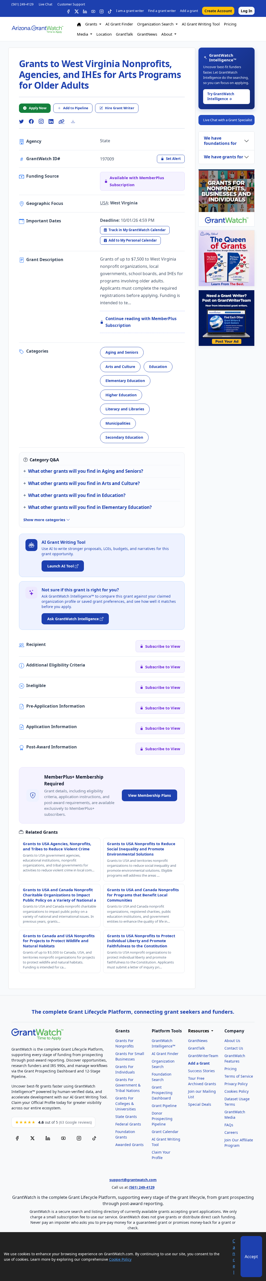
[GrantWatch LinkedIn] (85, 11)
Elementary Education (125, 380)
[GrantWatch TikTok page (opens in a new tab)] (94, 1138)
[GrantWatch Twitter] (77, 11)
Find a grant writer (162, 11)
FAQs (228, 1124)
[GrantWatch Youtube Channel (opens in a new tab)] (63, 1138)
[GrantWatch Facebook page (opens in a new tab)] (17, 1138)
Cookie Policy (120, 1259)
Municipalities (117, 423)
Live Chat (45, 4)
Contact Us (233, 1048)
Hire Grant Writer (119, 108)
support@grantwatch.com (133, 1179)
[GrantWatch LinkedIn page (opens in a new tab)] (48, 1138)
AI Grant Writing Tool (201, 24)
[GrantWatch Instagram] (101, 11)
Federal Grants (128, 1124)
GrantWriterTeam (203, 1055)
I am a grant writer (130, 11)
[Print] (75, 121)
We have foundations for (220, 140)
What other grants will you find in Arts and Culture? (84, 483)
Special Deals (199, 1104)
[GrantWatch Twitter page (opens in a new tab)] (32, 1138)
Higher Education (121, 394)
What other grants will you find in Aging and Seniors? (85, 471)
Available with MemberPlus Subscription (137, 181)
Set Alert (173, 158)
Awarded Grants (129, 1144)
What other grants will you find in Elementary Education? (90, 507)
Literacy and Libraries (124, 408)
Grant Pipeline (164, 1105)
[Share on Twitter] (21, 121)
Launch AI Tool (60, 566)
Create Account (218, 10)
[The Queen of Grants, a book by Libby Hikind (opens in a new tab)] (226, 258)
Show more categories (44, 519)
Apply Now (37, 108)
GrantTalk (124, 34)
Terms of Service (238, 1076)
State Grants (126, 1116)
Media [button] (83, 34)
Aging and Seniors (121, 352)
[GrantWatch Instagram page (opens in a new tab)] (79, 1138)
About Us (232, 1040)
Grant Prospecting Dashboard (162, 1093)
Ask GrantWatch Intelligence (73, 618)
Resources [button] (199, 1030)
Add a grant (189, 11)
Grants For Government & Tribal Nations (128, 1085)
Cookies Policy (236, 1091)
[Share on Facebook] (31, 121)
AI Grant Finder (119, 24)
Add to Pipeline (75, 108)
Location (104, 34)
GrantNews (147, 34)
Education (158, 366)
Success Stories (201, 1070)
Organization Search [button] (156, 24)
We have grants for (223, 157)
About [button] (167, 34)
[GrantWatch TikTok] (110, 11)
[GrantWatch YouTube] (93, 11)
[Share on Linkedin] (51, 121)
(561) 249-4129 (22, 4)
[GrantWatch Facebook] (68, 11)
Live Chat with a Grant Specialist (227, 120)
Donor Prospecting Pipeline (162, 1119)
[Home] (79, 24)
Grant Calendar (165, 1131)
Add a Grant (199, 1063)
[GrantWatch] (37, 29)
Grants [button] (91, 24)
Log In (246, 10)
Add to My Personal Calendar (133, 240)
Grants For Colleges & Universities (125, 1103)
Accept (251, 1256)
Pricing (230, 24)
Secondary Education (124, 437)
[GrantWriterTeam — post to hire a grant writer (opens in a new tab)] (226, 318)
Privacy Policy (236, 1083)
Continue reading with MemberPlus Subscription (141, 322)
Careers (231, 1132)
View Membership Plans (149, 795)
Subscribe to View (162, 646)
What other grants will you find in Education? (76, 495)
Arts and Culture (120, 366)
